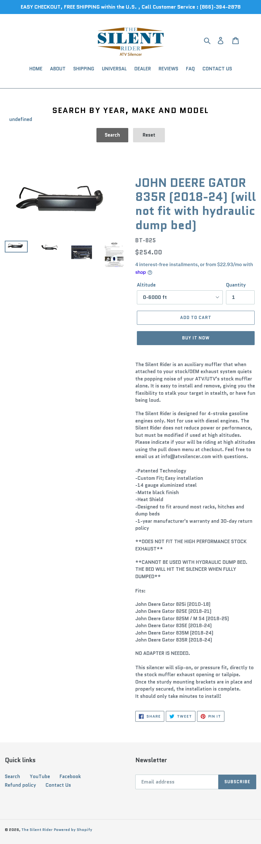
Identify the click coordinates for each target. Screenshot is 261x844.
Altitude (146, 284)
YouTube (40, 776)
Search (12, 776)
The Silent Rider (37, 829)
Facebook (70, 776)
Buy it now (195, 338)
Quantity (236, 284)
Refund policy (20, 785)
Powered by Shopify (73, 829)
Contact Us (58, 785)
